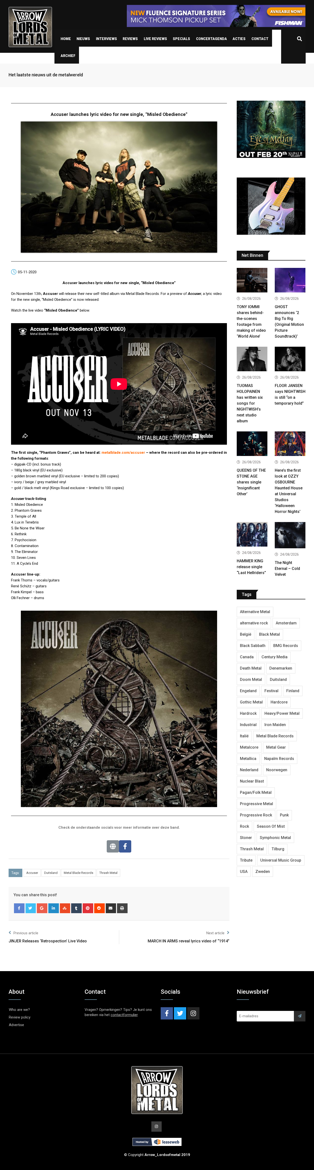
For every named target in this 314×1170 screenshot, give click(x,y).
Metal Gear (276, 747)
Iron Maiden (275, 724)
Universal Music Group (280, 860)
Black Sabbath (252, 645)
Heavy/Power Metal (282, 713)
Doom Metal (251, 679)
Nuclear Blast (252, 781)
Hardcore (279, 702)
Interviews (106, 39)
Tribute (246, 860)
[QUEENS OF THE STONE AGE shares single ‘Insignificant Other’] (252, 444)
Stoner (246, 837)
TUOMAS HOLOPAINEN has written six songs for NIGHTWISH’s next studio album (250, 403)
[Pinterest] (88, 908)
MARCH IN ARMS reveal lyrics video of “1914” (188, 941)
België (245, 634)
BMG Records (285, 645)
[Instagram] (193, 1013)
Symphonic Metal (275, 837)
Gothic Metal (251, 702)
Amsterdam (286, 623)
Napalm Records (279, 758)
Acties (239, 39)
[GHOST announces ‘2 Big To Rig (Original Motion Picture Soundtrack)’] (290, 281)
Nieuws (83, 39)
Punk (284, 815)
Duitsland (51, 873)
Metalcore (249, 747)
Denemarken (280, 668)
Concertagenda (211, 39)
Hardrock (248, 713)
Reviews (130, 39)
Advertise (16, 1025)
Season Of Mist (271, 826)
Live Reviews (155, 39)
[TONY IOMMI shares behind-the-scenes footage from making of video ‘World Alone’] (252, 281)
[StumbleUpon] (65, 908)
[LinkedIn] (53, 908)
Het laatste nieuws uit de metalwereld (46, 74)
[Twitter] (31, 908)
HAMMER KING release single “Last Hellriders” (251, 567)
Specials (181, 39)
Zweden (262, 871)
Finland (292, 690)
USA (244, 871)
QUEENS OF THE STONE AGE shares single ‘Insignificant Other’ (251, 482)
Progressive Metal (256, 803)
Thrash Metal (108, 873)
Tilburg (278, 849)
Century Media (275, 657)
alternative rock (254, 623)
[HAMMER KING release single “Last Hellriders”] (252, 535)
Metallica (248, 758)
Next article (215, 933)
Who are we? (19, 1009)
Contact (259, 39)
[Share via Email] (111, 908)
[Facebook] (125, 846)
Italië (244, 736)
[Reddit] (99, 908)
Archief (68, 56)
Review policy (19, 1017)
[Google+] (42, 908)
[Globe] (113, 846)
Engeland (248, 690)
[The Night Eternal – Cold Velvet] (290, 536)
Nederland (249, 770)
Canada (247, 657)
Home (66, 39)
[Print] (122, 908)
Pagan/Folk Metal (256, 792)
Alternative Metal (255, 611)
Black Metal (269, 634)
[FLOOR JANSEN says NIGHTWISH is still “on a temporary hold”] (290, 359)
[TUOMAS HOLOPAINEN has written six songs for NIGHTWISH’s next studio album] (252, 359)
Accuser (32, 873)
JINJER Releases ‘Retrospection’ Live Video (48, 941)
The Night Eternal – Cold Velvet (287, 568)
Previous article (25, 933)
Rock (244, 826)
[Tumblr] (76, 908)
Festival (271, 690)
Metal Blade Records (78, 873)
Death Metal (251, 668)
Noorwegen (276, 770)
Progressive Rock (256, 815)
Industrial (248, 724)
